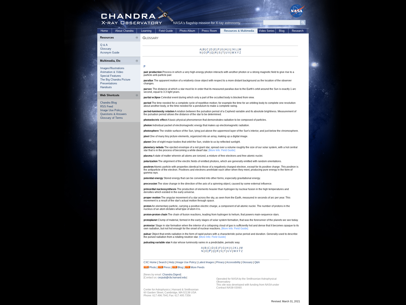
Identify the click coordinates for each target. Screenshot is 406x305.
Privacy (220, 262)
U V (228, 52)
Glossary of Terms (111, 117)
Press (167, 267)
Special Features (110, 75)
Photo (152, 267)
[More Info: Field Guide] (221, 150)
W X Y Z (236, 52)
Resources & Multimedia (239, 30)
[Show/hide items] (137, 37)
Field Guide (166, 30)
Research (297, 30)
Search (163, 262)
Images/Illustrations (112, 68)
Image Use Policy (111, 110)
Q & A (104, 45)
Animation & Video (111, 72)
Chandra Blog (108, 102)
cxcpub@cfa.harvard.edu (172, 277)
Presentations (108, 83)
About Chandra (124, 30)
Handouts (106, 87)
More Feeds (197, 267)
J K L (234, 49)
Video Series (266, 30)
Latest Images (206, 262)
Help (171, 262)
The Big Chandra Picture (115, 79)
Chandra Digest (171, 274)
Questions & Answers (113, 114)
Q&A (257, 262)
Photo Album (187, 30)
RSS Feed (106, 106)
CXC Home (150, 262)
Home (104, 30)
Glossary (105, 48)
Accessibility (233, 262)
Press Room (209, 30)
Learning (146, 30)
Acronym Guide (109, 52)
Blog (281, 30)
